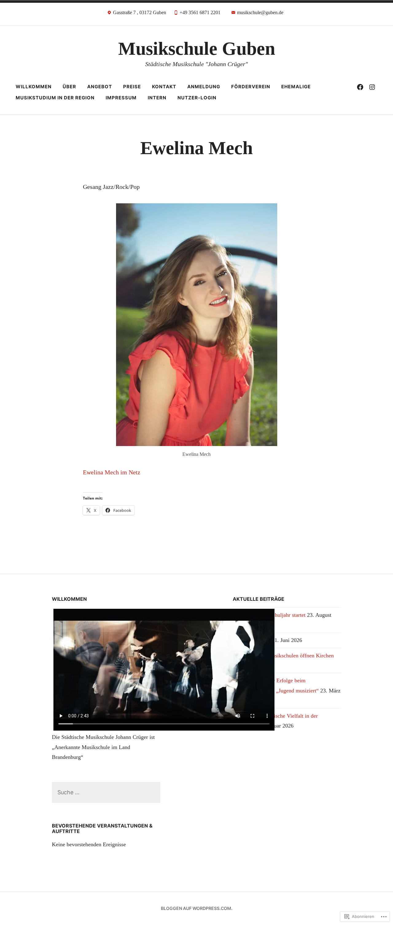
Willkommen (34, 87)
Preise (132, 87)
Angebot (99, 87)
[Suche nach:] (106, 792)
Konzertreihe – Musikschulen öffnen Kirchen (283, 655)
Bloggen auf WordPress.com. (196, 908)
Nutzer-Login (196, 98)
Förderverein (250, 87)
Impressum (121, 98)
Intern (157, 98)
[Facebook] (360, 87)
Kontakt (164, 87)
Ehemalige (296, 87)
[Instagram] (372, 87)
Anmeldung (203, 87)
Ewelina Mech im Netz (111, 472)
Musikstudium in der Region (55, 98)
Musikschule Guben (196, 48)
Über (69, 87)
